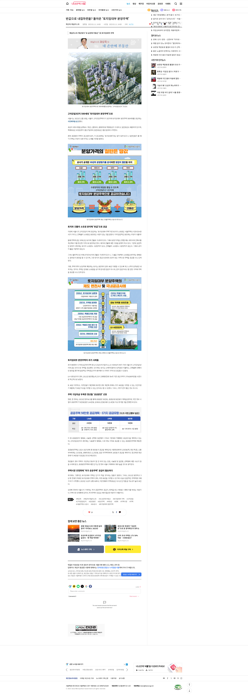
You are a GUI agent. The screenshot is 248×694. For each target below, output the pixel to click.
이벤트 (168, 3)
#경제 (116, 501)
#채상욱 (78, 499)
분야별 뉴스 (80, 10)
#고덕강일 (130, 499)
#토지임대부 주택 (118, 499)
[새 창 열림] (178, 685)
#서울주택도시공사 (82, 504)
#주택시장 (124, 501)
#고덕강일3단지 (81, 501)
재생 (127, 664)
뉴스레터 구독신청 (102, 678)
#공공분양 (92, 501)
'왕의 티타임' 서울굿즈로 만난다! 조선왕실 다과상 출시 (166, 27)
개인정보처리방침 (72, 678)
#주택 (131, 501)
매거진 (141, 3)
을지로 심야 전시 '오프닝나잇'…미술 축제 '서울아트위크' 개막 (166, 19)
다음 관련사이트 (127, 669)
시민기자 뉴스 (116, 10)
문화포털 (116, 669)
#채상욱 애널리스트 (90, 499)
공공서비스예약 (88, 669)
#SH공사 (94, 504)
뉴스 (128, 3)
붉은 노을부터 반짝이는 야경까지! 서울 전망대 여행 (166, 51)
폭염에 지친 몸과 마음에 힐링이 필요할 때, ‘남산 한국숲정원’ (166, 55)
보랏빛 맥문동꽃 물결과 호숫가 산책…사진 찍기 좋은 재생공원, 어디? (166, 47)
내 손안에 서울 (79, 3)
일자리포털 (107, 669)
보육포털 (98, 669)
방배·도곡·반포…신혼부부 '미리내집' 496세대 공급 (166, 39)
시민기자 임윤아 (161, 74)
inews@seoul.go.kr (147, 686)
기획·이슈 (70, 10)
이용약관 (113, 678)
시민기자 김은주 (161, 95)
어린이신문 (150, 3)
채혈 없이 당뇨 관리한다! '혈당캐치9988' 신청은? (166, 43)
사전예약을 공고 (73, 121)
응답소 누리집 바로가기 (130, 574)
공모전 (160, 3)
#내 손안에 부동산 (105, 499)
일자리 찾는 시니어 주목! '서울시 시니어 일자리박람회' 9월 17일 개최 (166, 23)
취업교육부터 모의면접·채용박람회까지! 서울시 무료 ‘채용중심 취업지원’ (166, 30)
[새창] (86, 549)
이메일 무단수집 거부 (87, 678)
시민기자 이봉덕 (161, 88)
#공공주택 (101, 501)
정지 (124, 664)
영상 (134, 3)
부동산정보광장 (75, 669)
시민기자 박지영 (161, 81)
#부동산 (109, 501)
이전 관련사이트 (66, 669)
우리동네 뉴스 (104, 10)
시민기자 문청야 (161, 67)
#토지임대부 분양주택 (106, 504)
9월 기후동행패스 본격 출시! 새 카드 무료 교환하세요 (166, 15)
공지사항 (122, 678)
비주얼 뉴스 (91, 10)
